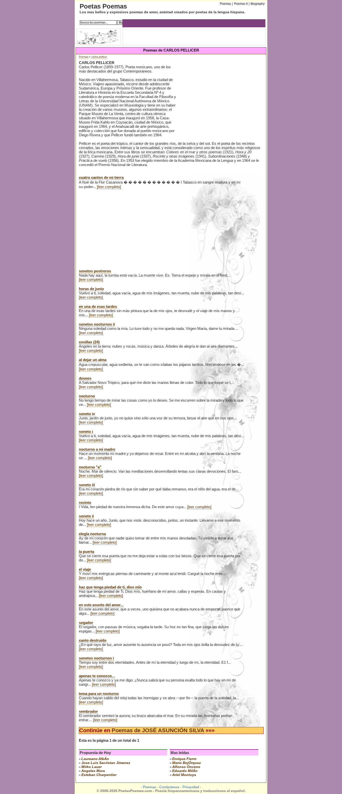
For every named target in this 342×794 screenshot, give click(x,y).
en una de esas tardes (98, 306)
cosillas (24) (89, 342)
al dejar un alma (92, 360)
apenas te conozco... (97, 676)
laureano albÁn (95, 759)
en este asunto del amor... (101, 605)
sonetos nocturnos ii (97, 324)
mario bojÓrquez (186, 763)
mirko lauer (91, 767)
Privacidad (191, 787)
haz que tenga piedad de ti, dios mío (110, 587)
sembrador (88, 711)
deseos (85, 378)
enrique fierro (184, 759)
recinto (85, 502)
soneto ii (86, 516)
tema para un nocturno (99, 693)
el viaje (85, 569)
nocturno (87, 396)
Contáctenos (169, 787)
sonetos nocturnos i (96, 658)
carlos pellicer (99, 56)
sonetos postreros (95, 271)
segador (86, 622)
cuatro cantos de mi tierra (101, 177)
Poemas (83, 56)
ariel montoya (184, 775)
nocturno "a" (90, 467)
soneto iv (87, 414)
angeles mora (93, 771)
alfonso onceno (186, 767)
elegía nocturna (92, 534)
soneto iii (87, 485)
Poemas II (241, 4)
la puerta (86, 551)
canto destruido (92, 640)
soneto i (86, 431)
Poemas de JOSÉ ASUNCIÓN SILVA (158, 730)
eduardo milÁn (185, 771)
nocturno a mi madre (97, 449)
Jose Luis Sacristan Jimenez (105, 763)
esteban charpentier (98, 775)
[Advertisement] (220, 100)
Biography (258, 4)
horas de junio (91, 289)
